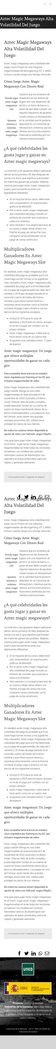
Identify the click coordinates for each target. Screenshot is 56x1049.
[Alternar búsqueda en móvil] (45, 4)
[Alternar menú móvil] (50, 4)
